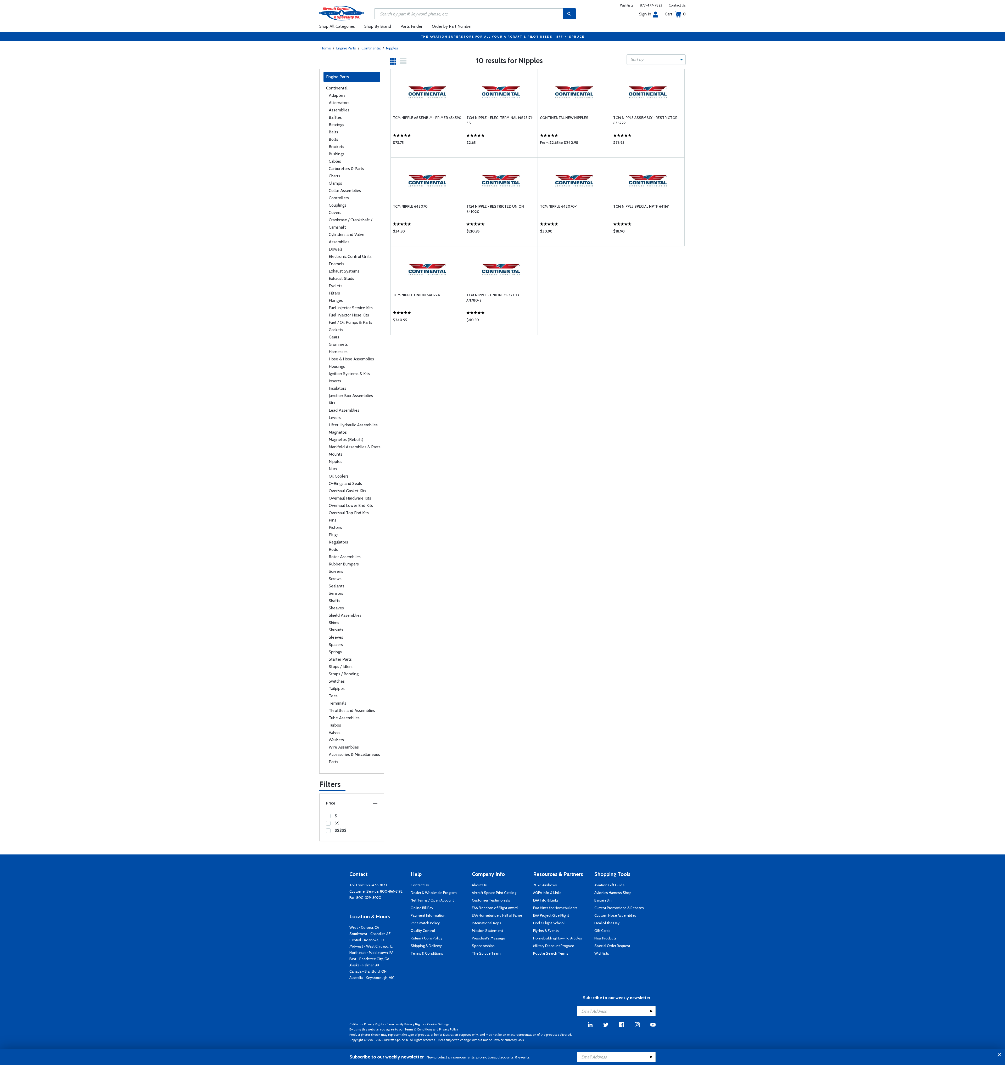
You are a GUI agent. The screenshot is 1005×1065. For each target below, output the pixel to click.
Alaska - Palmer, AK (364, 965)
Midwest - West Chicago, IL (371, 946)
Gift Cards (602, 930)
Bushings (336, 153)
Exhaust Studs (341, 278)
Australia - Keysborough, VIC (371, 977)
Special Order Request (612, 945)
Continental (371, 48)
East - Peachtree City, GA (369, 958)
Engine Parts (346, 48)
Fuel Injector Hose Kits (349, 315)
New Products (605, 938)
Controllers (339, 197)
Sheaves (336, 607)
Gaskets (336, 329)
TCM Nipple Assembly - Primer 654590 (427, 117)
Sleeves (336, 637)
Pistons (335, 527)
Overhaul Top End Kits (349, 512)
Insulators (337, 388)
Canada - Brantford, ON (368, 971)
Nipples (392, 48)
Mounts (335, 454)
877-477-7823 (651, 5)
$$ (337, 823)
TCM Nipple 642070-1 (559, 206)
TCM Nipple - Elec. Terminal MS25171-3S (499, 120)
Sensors (336, 593)
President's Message (488, 938)
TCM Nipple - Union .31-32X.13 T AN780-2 (494, 298)
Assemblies (339, 109)
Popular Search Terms (550, 953)
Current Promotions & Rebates (619, 907)
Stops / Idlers (341, 666)
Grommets (338, 344)
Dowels (336, 249)
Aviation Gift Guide (609, 885)
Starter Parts (340, 659)
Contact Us (677, 5)
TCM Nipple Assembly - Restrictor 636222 (645, 120)
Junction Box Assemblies (351, 395)
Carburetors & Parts (346, 168)
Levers (335, 417)
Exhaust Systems (344, 271)
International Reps (486, 923)
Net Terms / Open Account (432, 900)
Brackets (336, 146)
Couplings (337, 205)
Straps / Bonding (344, 673)
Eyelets (335, 285)
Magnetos (338, 432)
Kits (332, 402)
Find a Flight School (549, 923)
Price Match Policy (425, 923)
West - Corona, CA (364, 927)
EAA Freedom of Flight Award (495, 907)
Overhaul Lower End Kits (351, 505)
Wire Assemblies (344, 747)
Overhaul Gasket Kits (347, 490)
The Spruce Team (486, 953)
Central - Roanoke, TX (366, 940)
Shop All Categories (337, 26)
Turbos (335, 725)
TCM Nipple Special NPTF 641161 (641, 206)
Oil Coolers (339, 476)
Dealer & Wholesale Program (434, 892)
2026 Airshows (545, 885)
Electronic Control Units (350, 256)
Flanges (336, 300)
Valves (334, 732)
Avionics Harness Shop (613, 892)
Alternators (339, 102)
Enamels (336, 263)
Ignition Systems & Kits (349, 373)
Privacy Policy (448, 1029)
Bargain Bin (603, 900)
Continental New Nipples (564, 117)
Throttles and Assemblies (352, 710)
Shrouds (336, 629)
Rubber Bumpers (344, 564)
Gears (334, 337)
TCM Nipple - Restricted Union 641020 (495, 209)
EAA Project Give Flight (551, 915)
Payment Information (428, 915)
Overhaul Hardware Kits (350, 498)
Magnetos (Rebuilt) (346, 439)
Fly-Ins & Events (546, 930)
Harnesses (338, 351)
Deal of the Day (606, 923)
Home (326, 48)
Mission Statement (487, 930)
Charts (334, 175)
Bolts (333, 139)
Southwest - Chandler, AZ (370, 933)
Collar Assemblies (345, 190)
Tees (333, 695)
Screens (336, 571)
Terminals (337, 703)
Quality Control (423, 930)
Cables (335, 161)
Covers (335, 212)
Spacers (336, 644)
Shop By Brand (377, 26)
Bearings (336, 124)
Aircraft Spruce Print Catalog (494, 892)
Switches (337, 681)
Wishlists (626, 5)
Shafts (334, 600)
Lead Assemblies (344, 410)
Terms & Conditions (427, 953)
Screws (335, 578)
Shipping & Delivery (426, 945)
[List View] (403, 61)
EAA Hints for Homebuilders (555, 907)
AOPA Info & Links (547, 892)
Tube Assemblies (344, 717)
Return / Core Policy (426, 938)
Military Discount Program (553, 945)
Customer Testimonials (491, 900)
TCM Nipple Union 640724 (416, 295)
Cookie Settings (438, 1024)
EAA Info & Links (546, 900)
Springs (335, 651)
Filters (334, 293)
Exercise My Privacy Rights (405, 1024)
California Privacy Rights (366, 1024)
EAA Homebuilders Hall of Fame (497, 915)
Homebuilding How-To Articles (557, 938)
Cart (675, 14)
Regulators (338, 542)
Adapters (337, 95)
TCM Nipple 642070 (410, 206)
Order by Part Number (452, 26)
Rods (333, 549)
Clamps (335, 183)
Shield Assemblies (345, 615)
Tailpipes (337, 688)
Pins (332, 520)
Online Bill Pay (422, 907)
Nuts (333, 468)
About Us (479, 885)
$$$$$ (341, 830)
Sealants (336, 586)
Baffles (335, 117)
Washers (336, 739)
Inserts (335, 380)
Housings (337, 366)
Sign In (645, 14)
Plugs (333, 534)
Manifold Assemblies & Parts (355, 446)
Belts (333, 131)
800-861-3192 (391, 891)
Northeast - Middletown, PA (371, 952)
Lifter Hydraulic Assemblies (353, 424)
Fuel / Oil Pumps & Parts (350, 322)
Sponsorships (483, 945)
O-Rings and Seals (345, 483)
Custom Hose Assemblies (615, 915)
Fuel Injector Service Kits (351, 307)
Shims (334, 622)
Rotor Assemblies (345, 556)
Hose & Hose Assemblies (351, 358)
